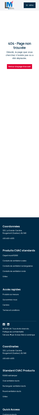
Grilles (5, 276)
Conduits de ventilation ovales (14, 260)
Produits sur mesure (11, 294)
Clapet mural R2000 (10, 255)
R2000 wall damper (10, 375)
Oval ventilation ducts (11, 381)
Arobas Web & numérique (25, 335)
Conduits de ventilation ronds (14, 271)
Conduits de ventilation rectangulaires (18, 266)
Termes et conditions (11, 310)
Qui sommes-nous (10, 299)
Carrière (6, 305)
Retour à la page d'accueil (19, 66)
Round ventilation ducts (12, 391)
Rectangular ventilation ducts (14, 386)
